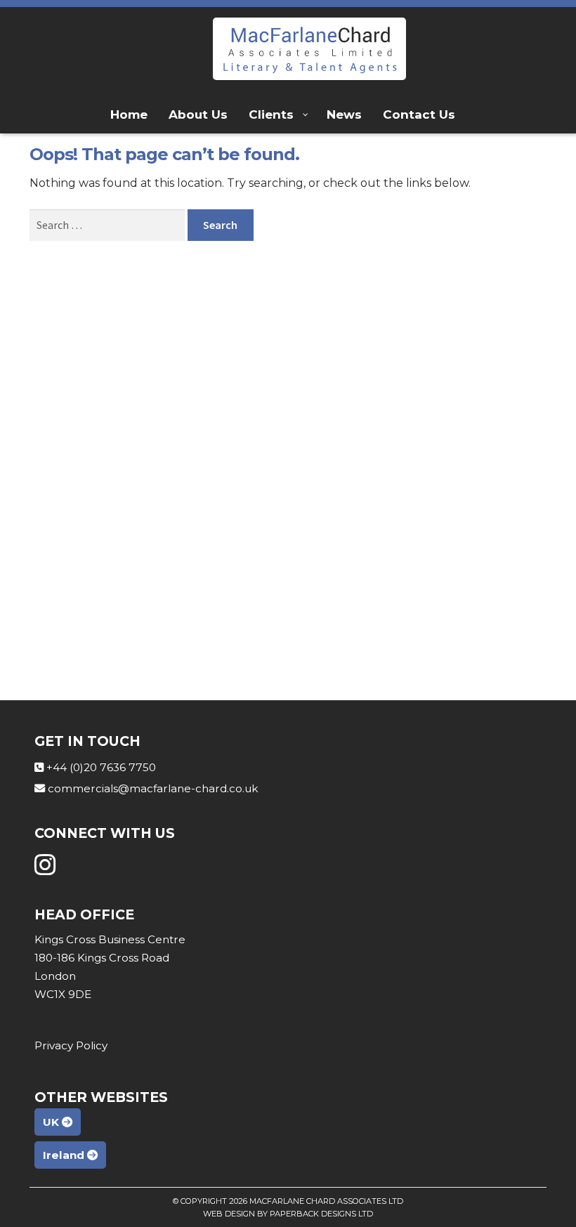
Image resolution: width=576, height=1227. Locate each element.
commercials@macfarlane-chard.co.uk (153, 788)
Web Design (229, 1214)
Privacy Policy (70, 1045)
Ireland (65, 1155)
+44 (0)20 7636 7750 (101, 767)
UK (52, 1122)
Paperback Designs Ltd (321, 1214)
